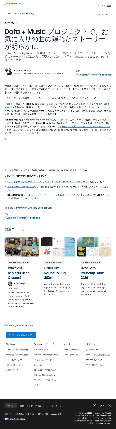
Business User (45, 207)
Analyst (32, 207)
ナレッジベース (93, 349)
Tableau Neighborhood (45, 375)
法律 (6, 414)
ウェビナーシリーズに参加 (20, 186)
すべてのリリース (94, 365)
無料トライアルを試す (20, 334)
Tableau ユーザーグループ (46, 354)
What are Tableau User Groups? (18, 273)
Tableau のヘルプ (94, 359)
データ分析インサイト (16, 359)
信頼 (22, 406)
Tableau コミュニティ (45, 344)
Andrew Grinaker (23, 70)
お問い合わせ (12, 370)
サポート (90, 344)
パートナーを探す (72, 349)
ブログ (15, 14)
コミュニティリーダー (44, 359)
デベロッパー (41, 406)
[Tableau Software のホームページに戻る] (14, 3)
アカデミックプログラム (45, 380)
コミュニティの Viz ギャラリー (69, 181)
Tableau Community (26, 14)
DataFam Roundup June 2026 (92, 273)
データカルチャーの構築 (17, 354)
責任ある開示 (43, 414)
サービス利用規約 (17, 414)
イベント (38, 385)
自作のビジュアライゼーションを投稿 (45, 194)
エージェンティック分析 (17, 349)
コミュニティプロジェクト (46, 370)
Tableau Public (41, 349)
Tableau (10, 344)
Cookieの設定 (56, 414)
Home (9, 14)
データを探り (11, 170)
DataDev (38, 365)
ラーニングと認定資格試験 (98, 354)
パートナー (69, 344)
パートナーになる (72, 354)
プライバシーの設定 (17, 419)
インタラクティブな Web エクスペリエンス (29, 181)
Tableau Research (14, 365)
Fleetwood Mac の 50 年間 (38, 119)
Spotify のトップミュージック (72, 123)
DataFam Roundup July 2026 (55, 273)
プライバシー (31, 414)
